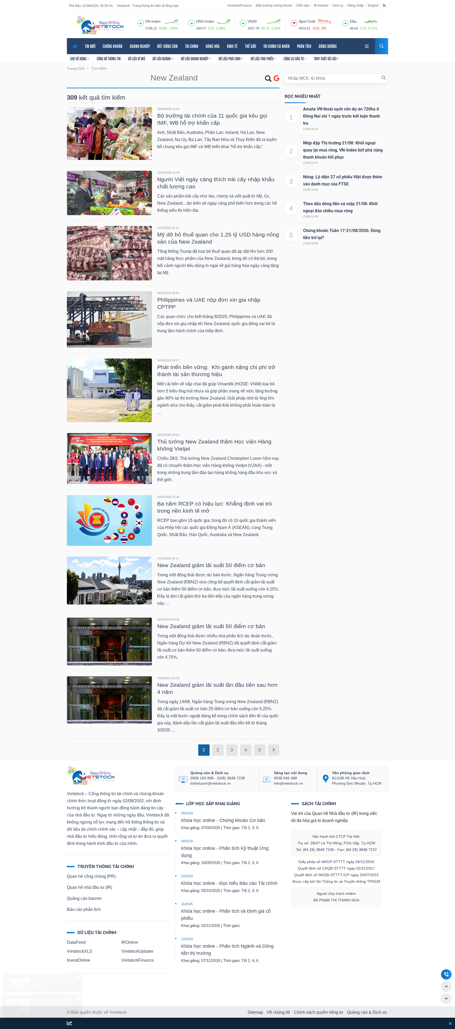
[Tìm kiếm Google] (276, 78)
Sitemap (255, 1012)
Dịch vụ (338, 5)
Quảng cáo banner (84, 898)
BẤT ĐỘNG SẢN (167, 46)
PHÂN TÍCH (304, 46)
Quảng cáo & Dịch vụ (367, 1012)
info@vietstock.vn (288, 783)
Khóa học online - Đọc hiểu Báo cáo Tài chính (229, 883)
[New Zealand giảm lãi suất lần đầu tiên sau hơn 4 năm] (109, 699)
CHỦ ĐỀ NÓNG (78, 58)
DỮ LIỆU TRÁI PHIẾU (262, 58)
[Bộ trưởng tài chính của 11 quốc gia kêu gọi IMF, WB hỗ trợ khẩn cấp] (109, 133)
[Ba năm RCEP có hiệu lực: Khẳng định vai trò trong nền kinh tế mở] (109, 520)
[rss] (384, 5)
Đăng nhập (356, 5)
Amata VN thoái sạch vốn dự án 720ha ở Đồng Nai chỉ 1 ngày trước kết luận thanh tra (341, 116)
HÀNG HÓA (213, 46)
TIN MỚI (90, 46)
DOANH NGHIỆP (140, 46)
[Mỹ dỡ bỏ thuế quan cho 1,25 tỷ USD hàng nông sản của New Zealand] (109, 253)
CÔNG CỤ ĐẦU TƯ (294, 58)
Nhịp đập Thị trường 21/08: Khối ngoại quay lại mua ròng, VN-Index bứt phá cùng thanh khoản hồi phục (343, 150)
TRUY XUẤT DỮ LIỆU (325, 58)
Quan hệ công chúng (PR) (91, 876)
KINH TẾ (232, 46)
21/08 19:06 (310, 216)
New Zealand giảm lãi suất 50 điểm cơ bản (211, 565)
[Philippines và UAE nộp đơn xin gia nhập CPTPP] (109, 319)
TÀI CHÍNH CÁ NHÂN (276, 46)
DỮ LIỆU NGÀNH (161, 58)
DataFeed (76, 942)
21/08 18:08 (310, 243)
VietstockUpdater (137, 951)
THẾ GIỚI (250, 46)
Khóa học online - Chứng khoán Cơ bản (223, 820)
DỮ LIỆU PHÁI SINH (230, 58)
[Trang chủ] (91, 775)
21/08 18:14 (310, 128)
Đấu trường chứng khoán (274, 5)
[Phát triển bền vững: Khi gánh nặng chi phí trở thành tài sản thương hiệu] (109, 390)
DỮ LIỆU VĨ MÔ (136, 58)
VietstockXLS (79, 951)
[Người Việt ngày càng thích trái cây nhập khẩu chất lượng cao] (109, 192)
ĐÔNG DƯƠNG (328, 46)
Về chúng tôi (278, 1012)
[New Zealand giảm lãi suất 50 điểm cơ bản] (109, 580)
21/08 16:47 (310, 162)
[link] (367, 46)
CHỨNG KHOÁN (112, 46)
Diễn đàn (303, 5)
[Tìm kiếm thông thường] (268, 79)
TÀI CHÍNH (191, 46)
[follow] (69, 1023)
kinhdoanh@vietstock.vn (210, 783)
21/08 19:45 (310, 189)
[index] (140, 22)
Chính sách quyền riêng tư (318, 1012)
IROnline (129, 942)
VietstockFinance (239, 5)
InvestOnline (78, 960)
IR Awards (321, 5)
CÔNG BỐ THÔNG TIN (109, 58)
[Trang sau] (273, 750)
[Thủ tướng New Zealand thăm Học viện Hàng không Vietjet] (109, 458)
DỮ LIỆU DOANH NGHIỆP (195, 58)
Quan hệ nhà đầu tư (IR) (89, 887)
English (373, 5)
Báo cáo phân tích (84, 909)
